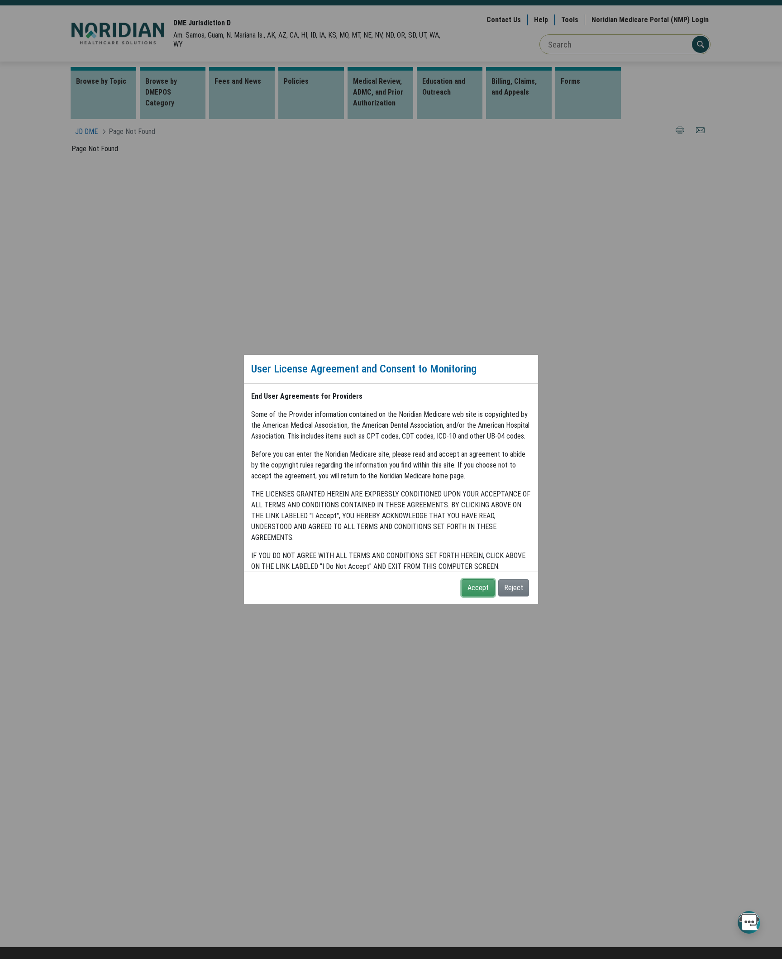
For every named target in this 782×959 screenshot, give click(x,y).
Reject (513, 587)
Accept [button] (478, 587)
